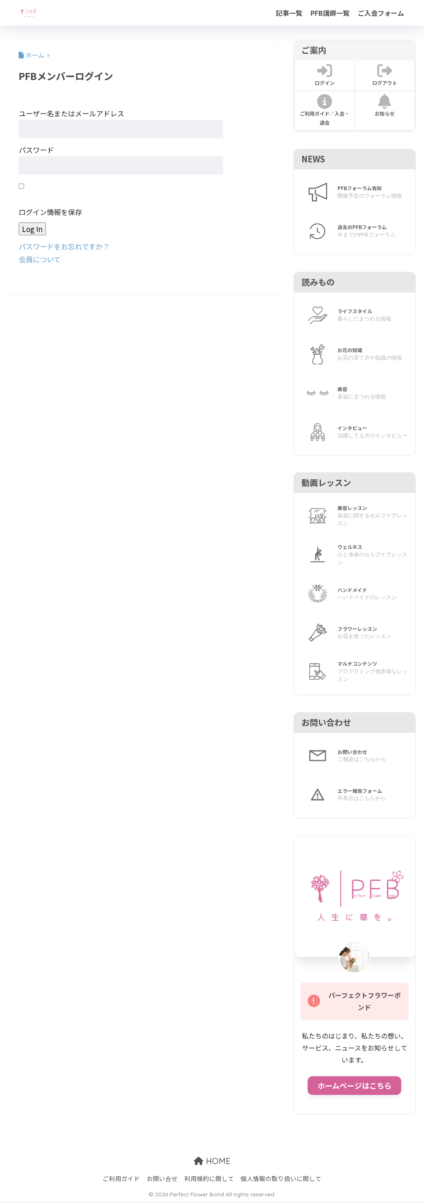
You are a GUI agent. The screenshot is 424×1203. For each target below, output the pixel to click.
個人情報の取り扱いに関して (281, 1178)
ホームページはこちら (355, 1085)
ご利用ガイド (121, 1178)
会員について (39, 259)
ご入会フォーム (381, 13)
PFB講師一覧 (330, 13)
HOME (217, 1161)
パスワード (36, 150)
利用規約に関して (209, 1178)
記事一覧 (289, 13)
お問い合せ (162, 1178)
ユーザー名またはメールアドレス (71, 113)
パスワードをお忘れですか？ (64, 246)
